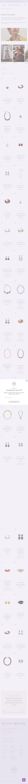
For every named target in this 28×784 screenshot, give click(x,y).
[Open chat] (23, 779)
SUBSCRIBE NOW (14, 401)
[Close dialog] (27, 381)
